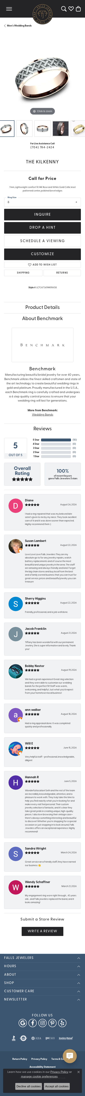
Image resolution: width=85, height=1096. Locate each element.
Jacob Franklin (35, 629)
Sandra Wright (35, 848)
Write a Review (42, 931)
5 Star (36, 440)
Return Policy (19, 1059)
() (75, 440)
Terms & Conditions (62, 1059)
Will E (29, 743)
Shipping (23, 273)
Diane (29, 500)
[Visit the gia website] (36, 1038)
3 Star (36, 448)
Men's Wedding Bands (19, 26)
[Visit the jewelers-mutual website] (66, 1038)
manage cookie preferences (39, 1076)
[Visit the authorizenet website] (23, 1038)
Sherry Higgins (35, 598)
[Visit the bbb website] (13, 1038)
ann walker (33, 710)
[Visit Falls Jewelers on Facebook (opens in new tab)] (32, 1023)
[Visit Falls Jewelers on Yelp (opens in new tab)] (62, 1023)
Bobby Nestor (34, 666)
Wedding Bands (42, 415)
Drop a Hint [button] (43, 227)
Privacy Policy (39, 1059)
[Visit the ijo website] (50, 1038)
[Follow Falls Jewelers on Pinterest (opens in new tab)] (52, 1023)
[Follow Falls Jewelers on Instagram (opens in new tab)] (42, 1023)
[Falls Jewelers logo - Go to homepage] (42, 14)
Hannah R (32, 777)
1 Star (36, 456)
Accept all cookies (56, 1086)
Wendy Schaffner (37, 882)
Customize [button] (42, 254)
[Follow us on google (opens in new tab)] (23, 1023)
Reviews (42, 429)
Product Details (42, 307)
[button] (63, 9)
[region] (42, 77)
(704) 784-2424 (42, 147)
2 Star (36, 452)
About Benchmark (42, 318)
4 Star (36, 444)
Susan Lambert (35, 541)
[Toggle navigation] (9, 9)
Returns (62, 273)
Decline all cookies (29, 1086)
